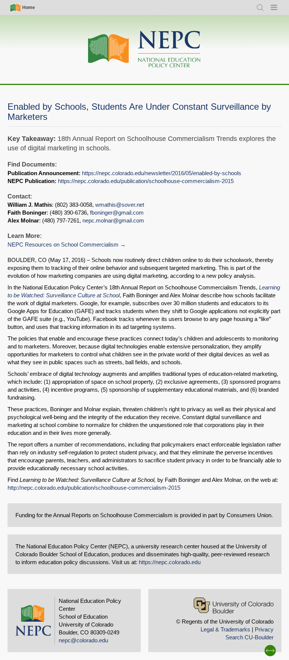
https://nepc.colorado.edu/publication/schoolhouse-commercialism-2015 (146, 181)
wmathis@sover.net (119, 204)
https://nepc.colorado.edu (170, 562)
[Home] (144, 49)
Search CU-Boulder (249, 637)
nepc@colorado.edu (83, 640)
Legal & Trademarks (225, 629)
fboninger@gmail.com (117, 212)
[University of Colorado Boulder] (233, 605)
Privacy (264, 629)
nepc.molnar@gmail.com (113, 220)
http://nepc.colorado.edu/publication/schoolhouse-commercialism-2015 (94, 487)
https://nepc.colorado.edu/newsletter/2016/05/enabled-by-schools (161, 173)
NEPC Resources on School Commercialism (63, 244)
